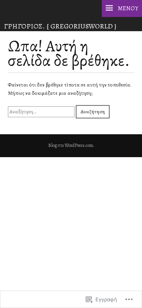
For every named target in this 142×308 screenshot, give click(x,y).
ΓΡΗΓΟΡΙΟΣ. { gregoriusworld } (60, 26)
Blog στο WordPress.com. (71, 145)
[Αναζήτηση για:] (42, 111)
